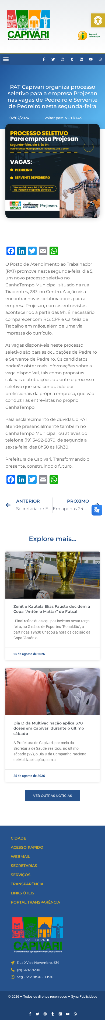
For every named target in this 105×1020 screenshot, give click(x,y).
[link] (98, 20)
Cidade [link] (18, 838)
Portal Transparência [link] (35, 902)
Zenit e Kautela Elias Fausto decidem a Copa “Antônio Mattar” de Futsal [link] (51, 609)
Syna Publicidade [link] (84, 996)
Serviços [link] (20, 874)
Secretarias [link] (24, 865)
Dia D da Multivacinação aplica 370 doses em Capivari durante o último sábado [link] (48, 728)
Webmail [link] (20, 856)
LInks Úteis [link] (22, 893)
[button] (5, 59)
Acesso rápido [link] (27, 847)
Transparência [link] (27, 884)
